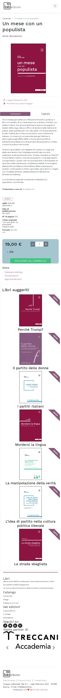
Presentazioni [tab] (11, 275)
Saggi (6, 599)
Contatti (7, 614)
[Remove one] (32, 244)
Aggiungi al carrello (30, 260)
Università (7, 596)
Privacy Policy (24, 680)
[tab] (15, 114)
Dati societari (9, 680)
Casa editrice (9, 611)
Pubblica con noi (10, 603)
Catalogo (6, 18)
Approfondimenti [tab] (13, 279)
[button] (7, 647)
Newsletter (8, 618)
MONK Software (40, 689)
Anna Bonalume (12, 35)
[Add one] (46, 244)
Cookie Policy (40, 680)
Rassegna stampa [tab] (14, 272)
